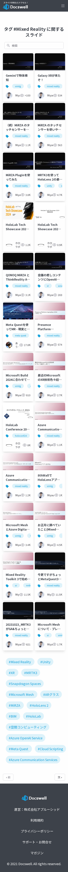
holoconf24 (21, 435)
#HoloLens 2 (39, 705)
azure (61, 285)
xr (62, 185)
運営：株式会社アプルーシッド (37, 809)
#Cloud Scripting (50, 748)
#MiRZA (14, 705)
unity (49, 185)
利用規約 (37, 820)
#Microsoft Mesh (21, 694)
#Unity (45, 661)
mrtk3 (29, 585)
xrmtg (18, 86)
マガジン (37, 852)
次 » (60, 777)
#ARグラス (51, 694)
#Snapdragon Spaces (25, 683)
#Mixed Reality (20, 661)
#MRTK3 (30, 672)
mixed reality (53, 86)
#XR (12, 672)
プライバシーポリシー (37, 831)
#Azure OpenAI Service (25, 738)
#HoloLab (33, 716)
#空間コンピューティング (27, 727)
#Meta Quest (18, 748)
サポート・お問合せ (37, 842)
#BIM (13, 716)
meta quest (20, 335)
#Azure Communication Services (33, 759)
